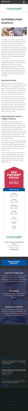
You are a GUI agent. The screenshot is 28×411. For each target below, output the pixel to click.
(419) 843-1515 (5, 1)
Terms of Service (18, 401)
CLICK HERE (17, 362)
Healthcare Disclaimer (10, 398)
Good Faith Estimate (14, 404)
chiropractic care (15, 56)
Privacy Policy (9, 401)
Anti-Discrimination (17, 396)
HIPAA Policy (20, 398)
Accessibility (9, 396)
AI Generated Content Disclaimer (14, 407)
